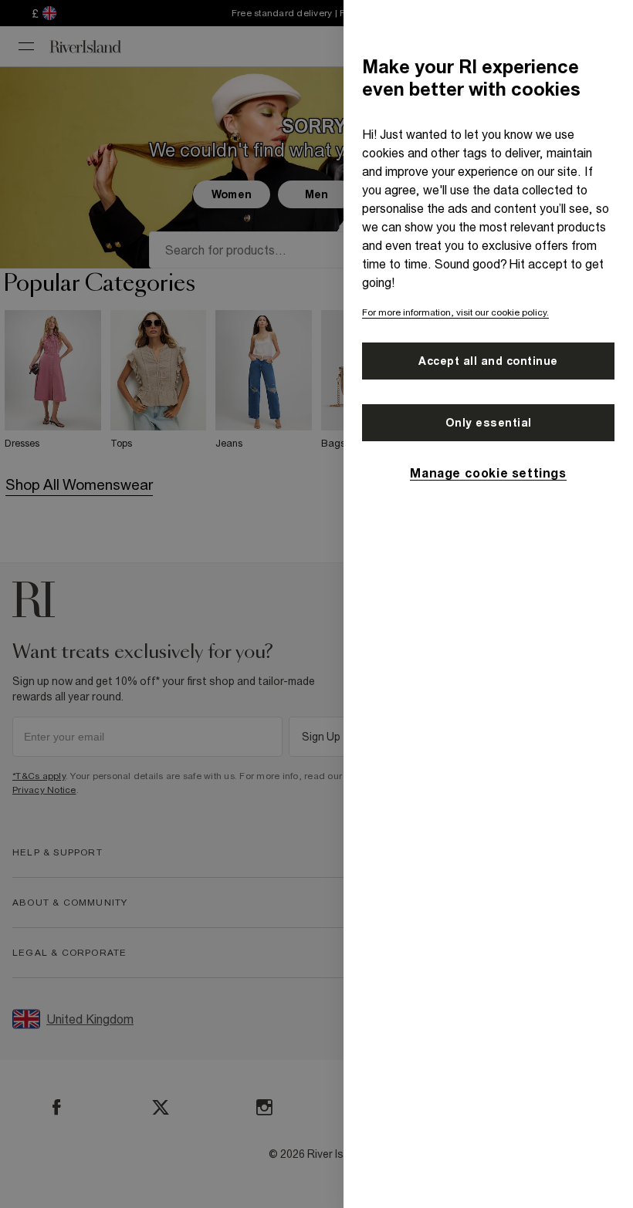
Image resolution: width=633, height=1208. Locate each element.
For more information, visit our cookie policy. (455, 312)
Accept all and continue (488, 361)
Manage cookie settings (488, 473)
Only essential (488, 423)
